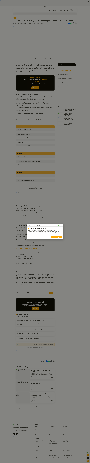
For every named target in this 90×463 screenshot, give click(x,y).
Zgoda (29, 225)
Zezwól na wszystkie (57, 237)
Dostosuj (45, 237)
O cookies (39, 225)
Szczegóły (34, 225)
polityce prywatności (43, 233)
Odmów (33, 237)
